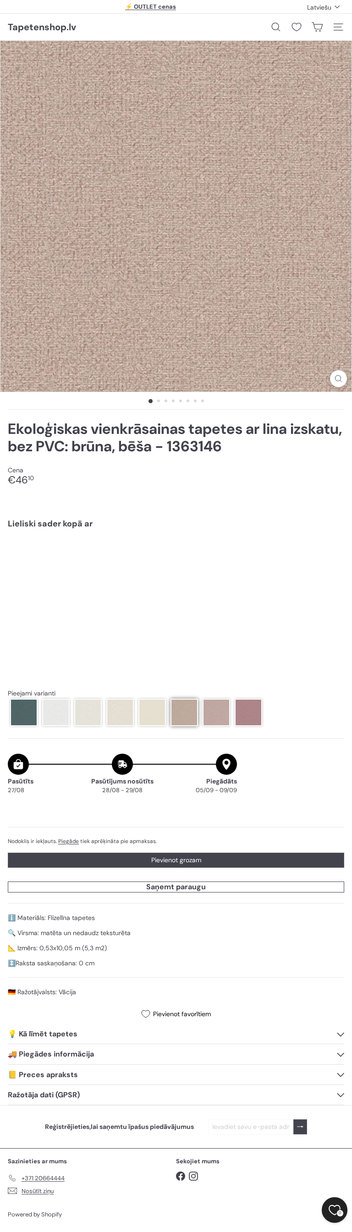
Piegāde (68, 841)
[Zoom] (338, 378)
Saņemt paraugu (176, 887)
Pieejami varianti (31, 693)
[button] (24, 712)
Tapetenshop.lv (42, 27)
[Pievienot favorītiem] (332, 555)
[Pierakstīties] (300, 1126)
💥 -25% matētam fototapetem (151, 7)
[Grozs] (317, 27)
